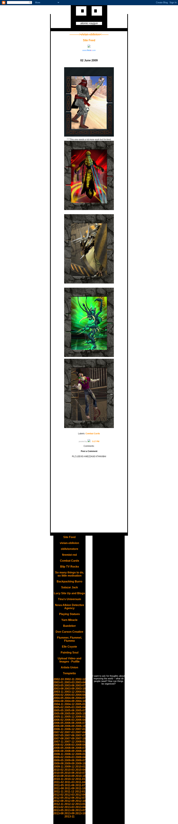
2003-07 (80, 685)
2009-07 (80, 760)
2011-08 (59, 788)
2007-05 (58, 735)
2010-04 (80, 769)
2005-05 (58, 710)
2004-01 (80, 691)
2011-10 (80, 788)
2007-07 (80, 735)
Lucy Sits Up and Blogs (69, 593)
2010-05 (58, 772)
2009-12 (69, 766)
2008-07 (80, 747)
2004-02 (58, 694)
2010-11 (59, 779)
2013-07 (80, 810)
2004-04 (80, 694)
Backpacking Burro (69, 581)
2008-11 (59, 754)
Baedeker (69, 625)
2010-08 (58, 775)
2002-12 (80, 679)
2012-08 (58, 800)
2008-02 (58, 744)
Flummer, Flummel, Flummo (69, 639)
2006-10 (80, 726)
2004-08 (58, 701)
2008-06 (69, 747)
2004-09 (69, 701)
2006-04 (80, 719)
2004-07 (80, 697)
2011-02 (59, 782)
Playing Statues (69, 614)
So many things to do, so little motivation (69, 574)
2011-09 (69, 788)
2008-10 (80, 750)
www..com (89, 50)
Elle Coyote (69, 646)
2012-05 (58, 797)
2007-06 (69, 735)
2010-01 (80, 766)
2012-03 (69, 794)
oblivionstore (69, 548)
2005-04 (80, 707)
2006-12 (69, 729)
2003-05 (58, 685)
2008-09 (69, 750)
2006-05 (58, 722)
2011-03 (69, 782)
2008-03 (69, 744)
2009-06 (69, 760)
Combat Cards (93, 433)
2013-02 (58, 807)
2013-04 (80, 807)
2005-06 (69, 710)
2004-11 (59, 704)
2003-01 (58, 682)
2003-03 (69, 682)
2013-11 (69, 816)
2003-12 (69, 691)
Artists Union (69, 667)
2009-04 (80, 757)
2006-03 (69, 719)
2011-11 (59, 791)
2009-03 (69, 757)
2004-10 (80, 701)
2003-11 (59, 691)
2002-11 (69, 679)
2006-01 (80, 716)
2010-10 (80, 775)
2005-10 (80, 713)
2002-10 (59, 679)
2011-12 (69, 791)
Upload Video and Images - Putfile (69, 660)
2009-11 (59, 766)
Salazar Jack (69, 587)
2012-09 (69, 800)
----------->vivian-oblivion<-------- (89, 34)
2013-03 (69, 807)
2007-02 (58, 732)
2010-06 (69, 772)
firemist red (69, 554)
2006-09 (69, 726)
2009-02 (58, 757)
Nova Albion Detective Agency (69, 607)
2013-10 (80, 813)
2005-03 (69, 707)
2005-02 (58, 707)
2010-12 (69, 779)
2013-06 (69, 810)
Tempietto (69, 673)
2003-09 (69, 688)
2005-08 (58, 713)
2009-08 (58, 763)
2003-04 (80, 682)
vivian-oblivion (69, 543)
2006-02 (58, 719)
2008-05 (58, 747)
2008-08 (58, 750)
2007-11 (59, 741)
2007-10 (80, 738)
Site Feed (89, 40)
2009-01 (80, 754)
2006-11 (59, 729)
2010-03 (69, 769)
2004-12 (69, 704)
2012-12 (69, 804)
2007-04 (80, 732)
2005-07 (80, 710)
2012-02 (58, 794)
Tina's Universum (69, 599)
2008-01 (80, 741)
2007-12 (69, 741)
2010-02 (58, 769)
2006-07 (80, 722)
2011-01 (80, 779)
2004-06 (69, 697)
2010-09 (69, 775)
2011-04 (80, 782)
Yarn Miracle (69, 619)
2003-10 (80, 688)
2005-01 (80, 704)
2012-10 (80, 800)
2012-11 (59, 804)
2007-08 (58, 738)
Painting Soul (69, 652)
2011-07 (80, 785)
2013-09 (69, 813)
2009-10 (80, 763)
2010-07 (80, 772)
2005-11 (59, 716)
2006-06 (69, 722)
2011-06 (69, 785)
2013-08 (58, 813)
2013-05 (58, 810)
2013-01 (80, 804)
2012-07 (80, 797)
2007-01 (80, 729)
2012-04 (80, 794)
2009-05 (58, 760)
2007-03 (69, 732)
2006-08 (58, 726)
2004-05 (58, 697)
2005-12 (69, 716)
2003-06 (69, 685)
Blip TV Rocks (69, 566)
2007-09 (69, 738)
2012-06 (69, 797)
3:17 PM (95, 441)
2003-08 (58, 688)
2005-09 (69, 713)
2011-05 (59, 785)
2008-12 (69, 754)
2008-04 (80, 744)
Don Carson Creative (69, 631)
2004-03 (69, 694)
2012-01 (80, 791)
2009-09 (69, 763)
